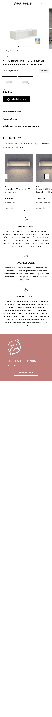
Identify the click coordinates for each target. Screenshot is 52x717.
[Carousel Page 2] (20, 46)
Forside (5, 51)
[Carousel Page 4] (26, 46)
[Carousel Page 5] (28, 46)
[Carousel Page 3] (23, 46)
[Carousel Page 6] (31, 46)
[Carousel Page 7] (33, 46)
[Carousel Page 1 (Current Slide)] (18, 46)
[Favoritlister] (47, 3)
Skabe (12, 51)
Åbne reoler (20, 51)
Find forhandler (26, 372)
